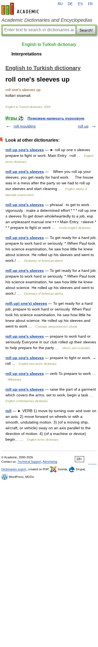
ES (80, 4)
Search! (86, 30)
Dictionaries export (13, 469)
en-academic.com (21, 9)
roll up (83, 126)
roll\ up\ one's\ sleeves (26, 303)
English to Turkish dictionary (49, 44)
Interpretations (26, 54)
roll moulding (25, 126)
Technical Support (29, 461)
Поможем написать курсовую (55, 118)
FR (90, 4)
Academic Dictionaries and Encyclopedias (46, 20)
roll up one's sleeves (24, 150)
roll (8, 411)
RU (60, 4)
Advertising (49, 461)
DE (70, 4)
